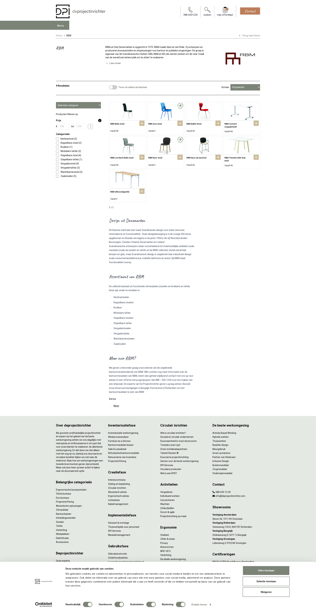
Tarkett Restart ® (169, 453)
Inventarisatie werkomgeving (123, 433)
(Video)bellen (167, 508)
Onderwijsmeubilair (222, 473)
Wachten (165, 504)
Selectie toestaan (266, 581)
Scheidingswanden (66, 518)
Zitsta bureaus (63, 493)
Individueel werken (170, 496)
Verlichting (61, 530)
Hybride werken (220, 437)
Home (59, 35)
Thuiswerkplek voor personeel (123, 527)
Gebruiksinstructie (117, 553)
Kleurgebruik (218, 449)
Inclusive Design (220, 461)
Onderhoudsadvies (118, 557)
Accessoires (62, 542)
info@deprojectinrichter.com (230, 496)
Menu (60, 25)
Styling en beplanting (119, 484)
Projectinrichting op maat (173, 516)
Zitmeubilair (62, 509)
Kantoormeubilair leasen (120, 445)
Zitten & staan (167, 539)
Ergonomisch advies (118, 496)
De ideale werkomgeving (173, 559)
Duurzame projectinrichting (174, 457)
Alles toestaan (266, 570)
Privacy (164, 543)
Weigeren (266, 592)
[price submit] (90, 126)
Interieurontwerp (117, 480)
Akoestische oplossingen (69, 506)
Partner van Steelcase (224, 457)
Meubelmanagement (119, 535)
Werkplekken (62, 534)
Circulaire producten (170, 469)
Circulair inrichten (117, 488)
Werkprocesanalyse (118, 437)
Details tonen (199, 604)
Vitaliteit (164, 535)
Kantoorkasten (63, 514)
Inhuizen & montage (118, 522)
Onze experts (63, 560)
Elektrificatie (62, 538)
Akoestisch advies (117, 492)
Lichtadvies (114, 500)
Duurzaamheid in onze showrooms (178, 441)
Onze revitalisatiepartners (173, 449)
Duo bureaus (62, 497)
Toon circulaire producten (132, 87)
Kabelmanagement (118, 504)
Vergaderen (166, 492)
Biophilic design (220, 445)
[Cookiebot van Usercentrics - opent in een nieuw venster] (43, 604)
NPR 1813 (165, 551)
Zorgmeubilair (219, 469)
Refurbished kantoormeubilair (123, 453)
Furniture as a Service (119, 441)
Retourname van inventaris (122, 457)
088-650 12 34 (223, 492)
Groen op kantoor (221, 453)
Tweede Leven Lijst (170, 445)
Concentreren (167, 500)
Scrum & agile (167, 512)
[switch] (119, 604)
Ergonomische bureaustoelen (71, 489)
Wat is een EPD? (168, 473)
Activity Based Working (224, 433)
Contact (250, 11)
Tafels (59, 526)
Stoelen (60, 522)
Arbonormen (167, 547)
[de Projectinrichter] (80, 11)
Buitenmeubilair (220, 465)
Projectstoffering (65, 501)
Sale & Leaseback (117, 449)
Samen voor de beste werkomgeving (179, 461)
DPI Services (114, 531)
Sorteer (225, 87)
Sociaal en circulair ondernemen (177, 437)
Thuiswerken (219, 441)
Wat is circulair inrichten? (173, 433)
